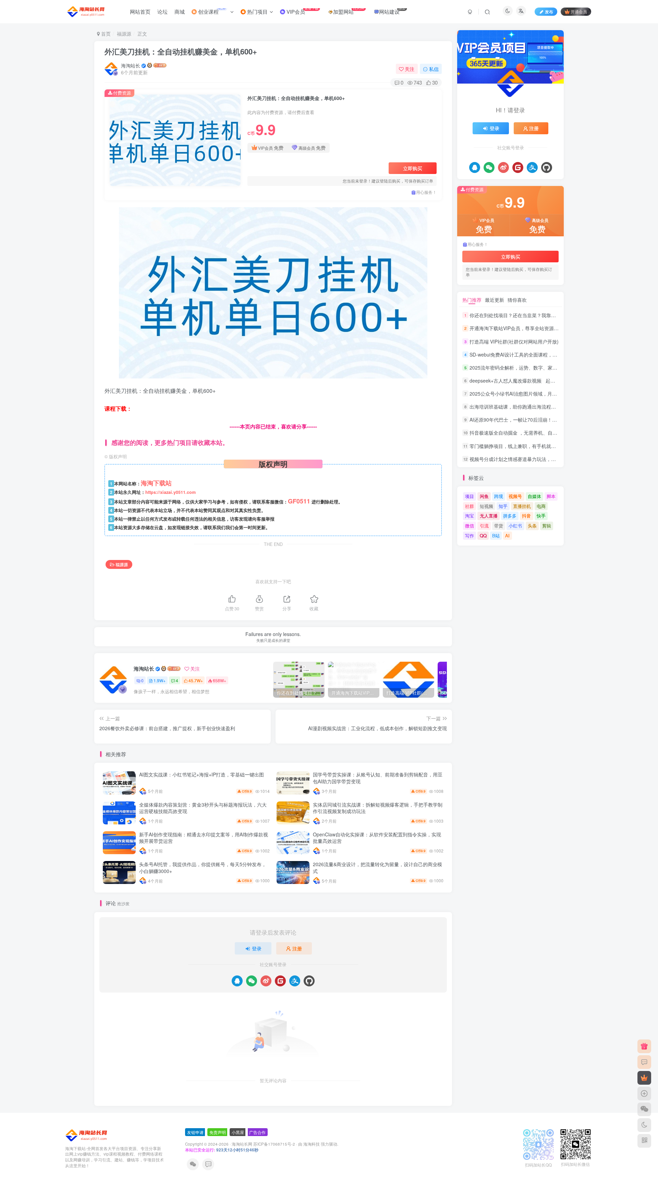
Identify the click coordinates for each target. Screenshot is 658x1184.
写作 (469, 535)
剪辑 (546, 525)
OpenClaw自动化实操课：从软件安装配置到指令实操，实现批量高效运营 (377, 838)
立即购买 (412, 168)
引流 (484, 525)
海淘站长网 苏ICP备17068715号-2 (263, 1144)
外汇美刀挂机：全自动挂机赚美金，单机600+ (181, 51)
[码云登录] (280, 980)
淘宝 (469, 515)
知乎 (503, 506)
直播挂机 (522, 506)
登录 (256, 948)
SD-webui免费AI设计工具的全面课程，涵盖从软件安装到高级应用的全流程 (549, 354)
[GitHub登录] (309, 980)
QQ (483, 535)
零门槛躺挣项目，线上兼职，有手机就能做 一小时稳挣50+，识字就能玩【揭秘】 (556, 446)
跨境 (498, 496)
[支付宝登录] (294, 980)
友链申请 (195, 1132)
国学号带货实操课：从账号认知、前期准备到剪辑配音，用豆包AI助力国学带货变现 (377, 778)
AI (507, 535)
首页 (105, 33)
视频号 (515, 496)
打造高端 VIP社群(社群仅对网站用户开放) (514, 341)
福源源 (124, 33)
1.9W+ (160, 680)
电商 (541, 506)
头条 (532, 525)
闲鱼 (484, 496)
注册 (297, 948)
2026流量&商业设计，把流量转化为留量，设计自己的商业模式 (377, 867)
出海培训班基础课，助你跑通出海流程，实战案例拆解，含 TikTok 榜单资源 (550, 406)
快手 (541, 515)
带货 (498, 525)
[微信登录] (251, 980)
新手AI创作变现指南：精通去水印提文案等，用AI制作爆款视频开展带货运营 (203, 838)
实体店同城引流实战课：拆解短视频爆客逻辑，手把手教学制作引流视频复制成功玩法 (377, 808)
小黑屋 (238, 1132)
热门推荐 (472, 299)
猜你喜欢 (517, 299)
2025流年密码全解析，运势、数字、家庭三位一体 (523, 367)
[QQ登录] (237, 980)
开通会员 (579, 11)
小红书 (515, 525)
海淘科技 (312, 1144)
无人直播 (489, 515)
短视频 (486, 506)
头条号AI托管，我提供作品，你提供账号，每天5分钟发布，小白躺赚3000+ (202, 867)
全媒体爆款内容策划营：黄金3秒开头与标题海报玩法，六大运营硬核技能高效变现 (203, 808)
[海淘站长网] (87, 1134)
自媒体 (534, 496)
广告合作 (257, 1132)
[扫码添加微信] (644, 1109)
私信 (434, 68)
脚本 (551, 496)
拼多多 (509, 515)
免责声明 (217, 1132)
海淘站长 (130, 65)
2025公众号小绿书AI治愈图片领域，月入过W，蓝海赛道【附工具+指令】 (548, 393)
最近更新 (494, 299)
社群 (469, 506)
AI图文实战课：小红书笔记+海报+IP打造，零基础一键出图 (201, 774)
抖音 (526, 515)
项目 (469, 496)
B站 (496, 535)
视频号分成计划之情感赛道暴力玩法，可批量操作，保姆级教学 (537, 459)
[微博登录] (265, 980)
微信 (469, 525)
